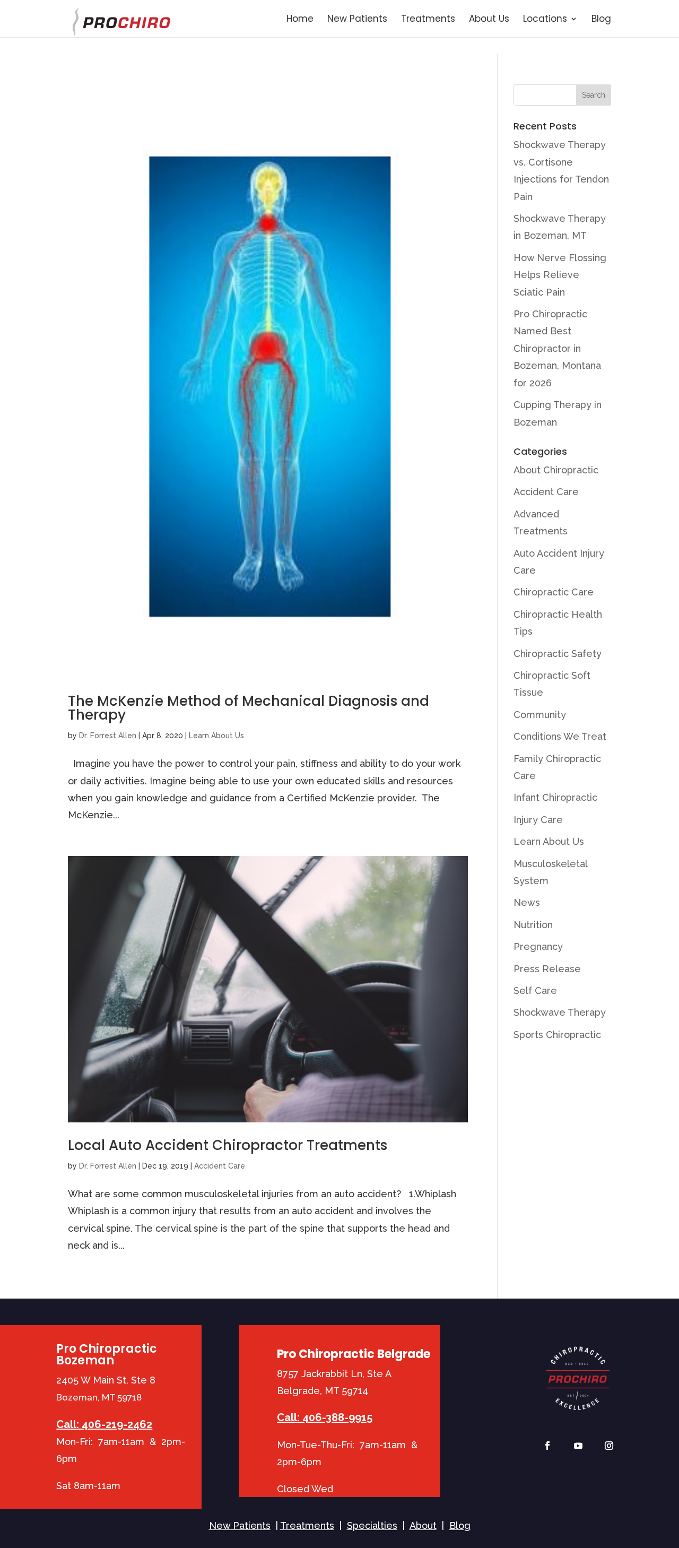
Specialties (372, 1525)
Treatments (428, 20)
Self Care (535, 990)
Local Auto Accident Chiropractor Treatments (227, 1145)
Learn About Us (216, 735)
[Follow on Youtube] (578, 1445)
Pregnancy (538, 946)
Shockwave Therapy (559, 1012)
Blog (601, 20)
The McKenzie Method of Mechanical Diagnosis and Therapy (248, 707)
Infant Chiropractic (555, 797)
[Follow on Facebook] (547, 1445)
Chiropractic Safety (557, 653)
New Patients (357, 20)
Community (539, 714)
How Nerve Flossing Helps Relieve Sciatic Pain (559, 275)
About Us (489, 20)
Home (300, 20)
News (526, 902)
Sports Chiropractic (557, 1034)
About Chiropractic (555, 469)
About (423, 1525)
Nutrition (533, 924)
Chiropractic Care (553, 592)
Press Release (547, 968)
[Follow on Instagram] (609, 1445)
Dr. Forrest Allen (107, 735)
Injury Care (538, 819)
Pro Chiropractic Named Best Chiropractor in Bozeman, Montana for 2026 (557, 348)
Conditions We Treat (559, 736)
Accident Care (219, 1166)
